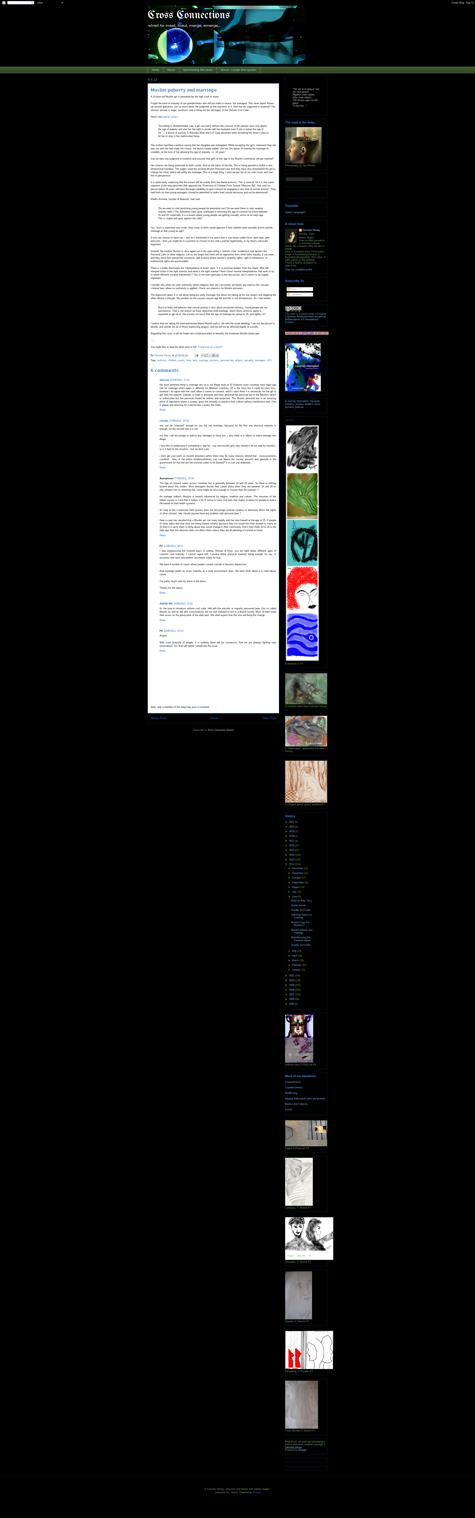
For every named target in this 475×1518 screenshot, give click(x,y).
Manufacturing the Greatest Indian (300, 939)
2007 (292, 994)
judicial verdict (170, 116)
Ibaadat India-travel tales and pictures (305, 1098)
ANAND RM (166, 603)
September (298, 882)
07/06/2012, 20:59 (184, 478)
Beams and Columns (296, 1104)
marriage (203, 360)
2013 (292, 859)
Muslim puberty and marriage (301, 931)
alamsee (164, 380)
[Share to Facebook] (214, 355)
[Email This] (203, 355)
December (298, 868)
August (296, 887)
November (298, 873)
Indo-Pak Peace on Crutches (301, 916)
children (172, 360)
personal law (226, 360)
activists (161, 360)
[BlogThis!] (207, 355)
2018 (292, 836)
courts (181, 360)
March (295, 960)
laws (195, 360)
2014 (292, 855)
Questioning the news (198, 69)
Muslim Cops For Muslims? (300, 924)
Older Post (269, 718)
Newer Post (158, 718)
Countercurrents (293, 1087)
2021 (292, 822)
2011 (292, 975)
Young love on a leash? (210, 347)
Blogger (303, 1450)
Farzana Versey (311, 230)
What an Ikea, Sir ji (301, 900)
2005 (292, 1003)
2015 (292, 850)
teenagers (260, 360)
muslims (214, 360)
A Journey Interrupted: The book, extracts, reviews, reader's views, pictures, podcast (303, 404)
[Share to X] (210, 355)
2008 (292, 989)
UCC (269, 360)
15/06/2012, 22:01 (183, 603)
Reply (163, 409)
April (295, 955)
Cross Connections (189, 15)
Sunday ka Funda (300, 910)
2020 (292, 826)
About (171, 69)
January (296, 969)
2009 (292, 985)
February (297, 965)
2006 (292, 999)
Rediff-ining (291, 1093)
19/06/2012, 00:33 (173, 630)
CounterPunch (292, 1082)
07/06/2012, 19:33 (179, 420)
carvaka (164, 420)
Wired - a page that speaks (238, 69)
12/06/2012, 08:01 (173, 546)
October (296, 877)
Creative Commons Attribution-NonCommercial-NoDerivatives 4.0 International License (305, 318)
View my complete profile (298, 269)
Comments (296, 294)
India (188, 360)
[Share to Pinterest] (217, 355)
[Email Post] (196, 355)
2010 (292, 980)
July (294, 891)
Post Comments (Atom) (221, 730)
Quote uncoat (298, 905)
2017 (292, 840)
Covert (288, 1109)
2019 (292, 831)
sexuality (248, 360)
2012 (292, 864)
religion (239, 360)
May (294, 950)
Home (155, 69)
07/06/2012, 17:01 (179, 380)
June (295, 896)
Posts (293, 289)
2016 (292, 845)
